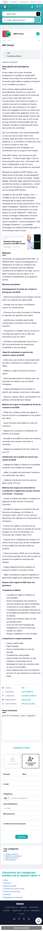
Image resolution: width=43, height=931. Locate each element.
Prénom (6, 774)
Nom (24, 774)
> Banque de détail (9, 886)
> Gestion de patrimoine (11, 891)
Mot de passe (9, 814)
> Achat (5, 880)
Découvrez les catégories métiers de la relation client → (21, 874)
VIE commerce (11, 860)
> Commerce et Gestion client (13, 889)
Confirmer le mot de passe (14, 824)
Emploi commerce (12, 858)
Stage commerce (12, 854)
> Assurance (6, 883)
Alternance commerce (14, 856)
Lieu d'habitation (10, 804)
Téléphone (7, 794)
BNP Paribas (19, 34)
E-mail (5, 784)
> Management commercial (12, 897)
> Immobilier (6, 894)
